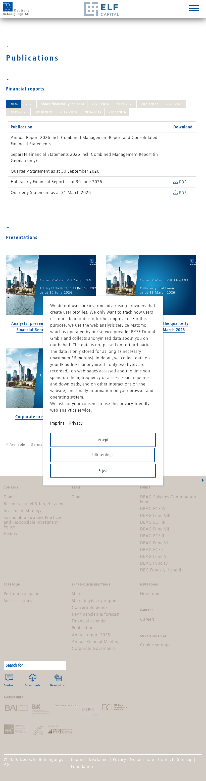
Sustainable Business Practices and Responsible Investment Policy (33, 522)
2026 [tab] (14, 104)
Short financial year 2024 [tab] (62, 104)
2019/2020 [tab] (19, 112)
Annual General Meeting (96, 641)
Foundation (82, 766)
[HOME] (16, 9)
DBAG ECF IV (153, 508)
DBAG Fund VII (154, 528)
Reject (103, 470)
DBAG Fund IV (154, 563)
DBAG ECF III (153, 522)
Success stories (18, 600)
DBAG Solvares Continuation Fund (168, 499)
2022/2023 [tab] (125, 104)
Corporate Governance (94, 648)
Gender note (142, 759)
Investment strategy (22, 510)
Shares (78, 593)
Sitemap (185, 759)
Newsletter (58, 685)
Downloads (32, 685)
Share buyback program (95, 600)
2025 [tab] (30, 104)
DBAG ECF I (151, 549)
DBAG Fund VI (154, 542)
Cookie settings (155, 644)
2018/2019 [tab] (43, 112)
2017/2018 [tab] (68, 112)
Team (9, 496)
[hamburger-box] (194, 9)
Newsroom (150, 593)
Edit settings (102, 455)
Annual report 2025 (91, 634)
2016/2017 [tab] (92, 112)
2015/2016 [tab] (117, 112)
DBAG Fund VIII (155, 515)
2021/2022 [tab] (149, 104)
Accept (103, 439)
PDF (182, 181)
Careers (147, 619)
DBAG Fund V (153, 556)
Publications (83, 627)
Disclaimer (99, 759)
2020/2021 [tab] (174, 104)
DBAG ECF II (152, 535)
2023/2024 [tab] (100, 104)
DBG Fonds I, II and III (161, 569)
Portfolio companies (23, 593)
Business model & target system (34, 503)
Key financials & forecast (96, 614)
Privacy (119, 759)
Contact (9, 685)
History (10, 533)
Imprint (78, 759)
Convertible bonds (90, 607)
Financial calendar (89, 620)
